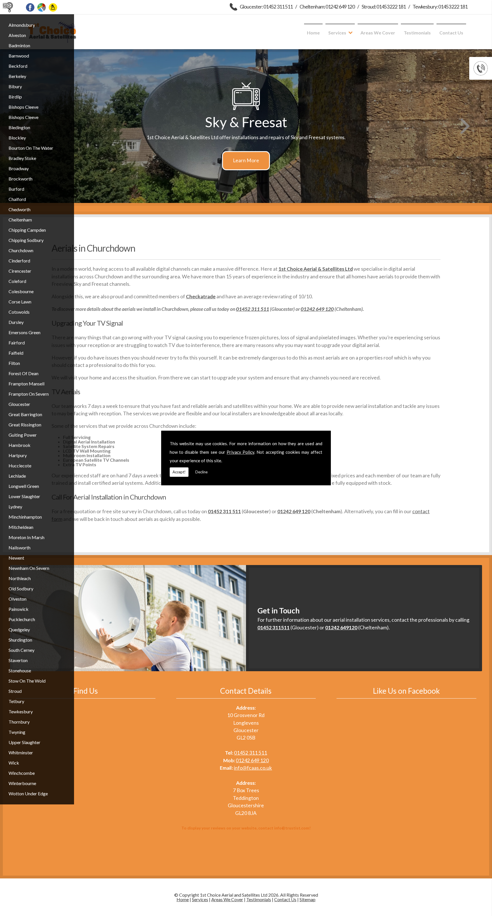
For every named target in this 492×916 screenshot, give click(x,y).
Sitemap (307, 899)
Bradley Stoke (22, 158)
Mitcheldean (21, 527)
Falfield (16, 353)
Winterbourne (22, 783)
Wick (14, 762)
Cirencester (20, 271)
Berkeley (17, 76)
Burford (16, 189)
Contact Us (451, 32)
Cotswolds (19, 312)
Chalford (17, 199)
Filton (14, 363)
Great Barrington (25, 414)
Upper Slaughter (24, 742)
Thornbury (19, 721)
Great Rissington (25, 424)
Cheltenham (20, 219)
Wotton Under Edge (28, 793)
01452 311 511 (252, 309)
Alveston (17, 35)
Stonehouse (20, 670)
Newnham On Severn (29, 568)
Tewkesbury (21, 711)
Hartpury (18, 455)
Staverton (18, 660)
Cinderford (19, 260)
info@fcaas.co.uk (253, 768)
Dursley (16, 322)
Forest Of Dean (23, 373)
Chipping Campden (27, 230)
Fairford (17, 342)
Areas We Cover (377, 32)
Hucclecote (20, 465)
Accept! (179, 472)
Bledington (19, 127)
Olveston (17, 598)
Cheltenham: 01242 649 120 (327, 7)
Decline (201, 472)
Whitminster (21, 752)
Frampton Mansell (26, 383)
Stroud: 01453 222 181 (384, 7)
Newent (16, 557)
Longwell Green (24, 486)
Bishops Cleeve (23, 107)
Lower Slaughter (24, 496)
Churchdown (21, 250)
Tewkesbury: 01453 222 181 (440, 7)
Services (337, 32)
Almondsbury (22, 25)
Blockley (17, 137)
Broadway (19, 168)
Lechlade (17, 475)
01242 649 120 (317, 309)
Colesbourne (21, 291)
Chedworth (19, 209)
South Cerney (21, 650)
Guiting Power (23, 435)
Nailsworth (19, 547)
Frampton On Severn (29, 394)
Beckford (18, 66)
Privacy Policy (240, 452)
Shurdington (20, 639)
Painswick (18, 609)
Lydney (15, 506)
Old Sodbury (21, 588)
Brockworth (20, 178)
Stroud (15, 691)
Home (313, 32)
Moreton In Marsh (26, 537)
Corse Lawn (20, 301)
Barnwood (19, 55)
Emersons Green (24, 332)
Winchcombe (22, 773)
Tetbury (16, 701)
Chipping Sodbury (26, 240)
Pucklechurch (22, 619)
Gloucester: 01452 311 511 (266, 7)
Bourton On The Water (31, 148)
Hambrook (19, 445)
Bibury (15, 86)
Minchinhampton (25, 516)
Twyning (17, 732)
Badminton (19, 45)
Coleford (17, 281)
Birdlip (15, 96)
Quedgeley (19, 629)
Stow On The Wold (27, 680)
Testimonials (417, 32)
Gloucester (19, 404)
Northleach (20, 578)
